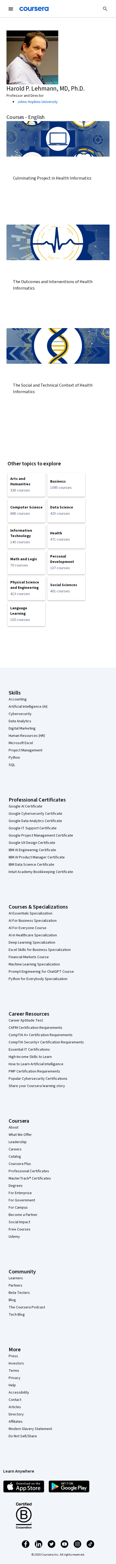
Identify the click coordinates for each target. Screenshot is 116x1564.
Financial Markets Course (29, 957)
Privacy (15, 1378)
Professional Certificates (29, 1171)
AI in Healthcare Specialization (33, 935)
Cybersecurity (20, 714)
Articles (15, 1407)
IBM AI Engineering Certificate (32, 850)
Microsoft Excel (21, 743)
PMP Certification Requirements (34, 1071)
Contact (15, 1400)
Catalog (15, 1156)
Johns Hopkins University (37, 102)
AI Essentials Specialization (30, 913)
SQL (12, 765)
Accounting (18, 699)
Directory (16, 1414)
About (13, 1127)
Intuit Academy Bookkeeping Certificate (41, 872)
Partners (15, 1285)
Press (13, 1356)
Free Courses (19, 1229)
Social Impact (19, 1222)
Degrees (16, 1185)
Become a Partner (23, 1215)
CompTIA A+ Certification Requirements (41, 1035)
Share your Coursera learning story (37, 1086)
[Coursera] (34, 9)
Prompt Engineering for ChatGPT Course (41, 971)
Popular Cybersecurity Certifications (38, 1078)
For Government (22, 1200)
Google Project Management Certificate (41, 835)
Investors (16, 1363)
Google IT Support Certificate (33, 828)
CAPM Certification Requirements (35, 1027)
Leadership (18, 1142)
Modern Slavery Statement (30, 1429)
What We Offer (20, 1134)
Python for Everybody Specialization (38, 979)
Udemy (14, 1236)
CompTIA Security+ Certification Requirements (46, 1042)
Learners (16, 1278)
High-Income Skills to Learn (30, 1057)
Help (12, 1385)
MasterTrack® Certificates (30, 1178)
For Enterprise (20, 1193)
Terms (14, 1370)
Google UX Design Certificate (32, 842)
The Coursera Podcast (27, 1307)
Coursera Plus (20, 1164)
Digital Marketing (22, 728)
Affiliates (16, 1421)
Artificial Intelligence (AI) (28, 706)
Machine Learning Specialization (34, 964)
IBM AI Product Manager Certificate (37, 857)
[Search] (105, 8)
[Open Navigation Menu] (10, 8)
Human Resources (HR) (27, 735)
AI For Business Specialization (33, 920)
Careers (15, 1149)
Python (14, 757)
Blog (12, 1300)
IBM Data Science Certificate (31, 864)
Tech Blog (17, 1314)
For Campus (18, 1207)
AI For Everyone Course (27, 928)
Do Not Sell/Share (23, 1436)
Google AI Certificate (25, 806)
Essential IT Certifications (29, 1049)
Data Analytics (20, 721)
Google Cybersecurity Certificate (35, 813)
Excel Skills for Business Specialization (40, 950)
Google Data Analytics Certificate (35, 821)
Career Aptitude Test (26, 1020)
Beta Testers (19, 1292)
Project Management (25, 750)
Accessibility (19, 1392)
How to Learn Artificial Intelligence (36, 1064)
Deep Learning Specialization (32, 942)
